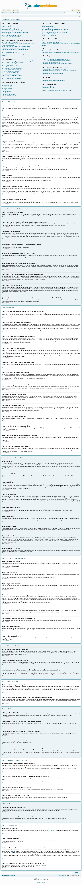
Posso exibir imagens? (7, 88)
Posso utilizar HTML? (7, 85)
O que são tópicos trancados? (9, 94)
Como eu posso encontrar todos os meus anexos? (53, 80)
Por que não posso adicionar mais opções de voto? (13, 66)
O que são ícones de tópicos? (9, 95)
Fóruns (16, 10)
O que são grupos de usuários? (49, 28)
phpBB (45, 257)
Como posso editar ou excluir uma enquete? (12, 68)
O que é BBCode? (6, 84)
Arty (38, 879)
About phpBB (39, 832)
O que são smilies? (6, 87)
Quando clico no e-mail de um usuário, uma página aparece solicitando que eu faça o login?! (20, 54)
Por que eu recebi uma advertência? (10, 72)
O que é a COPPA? (6, 26)
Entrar (11, 12)
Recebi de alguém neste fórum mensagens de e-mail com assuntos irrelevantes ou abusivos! (61, 44)
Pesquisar (5, 12)
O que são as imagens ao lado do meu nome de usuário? (15, 49)
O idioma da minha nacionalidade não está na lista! (13, 48)
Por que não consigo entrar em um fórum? (11, 69)
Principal (8, 10)
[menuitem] (73, 10)
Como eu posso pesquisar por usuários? (51, 62)
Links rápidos (4, 10)
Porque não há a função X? (48, 87)
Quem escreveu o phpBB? (48, 86)
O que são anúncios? (7, 91)
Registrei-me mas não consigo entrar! (10, 29)
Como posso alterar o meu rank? (9, 52)
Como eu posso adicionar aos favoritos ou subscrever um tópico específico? (59, 70)
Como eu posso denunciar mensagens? (11, 74)
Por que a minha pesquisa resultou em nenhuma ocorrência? (56, 59)
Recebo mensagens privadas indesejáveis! (52, 42)
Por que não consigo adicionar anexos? (11, 71)
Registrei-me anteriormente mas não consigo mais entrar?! (15, 32)
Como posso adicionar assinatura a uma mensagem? (14, 63)
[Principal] (41, 4)
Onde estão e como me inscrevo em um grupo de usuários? (56, 29)
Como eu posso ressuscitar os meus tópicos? (12, 78)
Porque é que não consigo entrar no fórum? (12, 30)
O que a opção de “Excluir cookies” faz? (11, 36)
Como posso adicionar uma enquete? (10, 65)
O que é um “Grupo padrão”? (48, 33)
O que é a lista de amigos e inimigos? (50, 50)
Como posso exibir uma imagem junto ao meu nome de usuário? (17, 51)
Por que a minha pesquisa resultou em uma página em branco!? (56, 60)
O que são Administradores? (48, 25)
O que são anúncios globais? (8, 89)
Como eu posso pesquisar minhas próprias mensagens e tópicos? (57, 63)
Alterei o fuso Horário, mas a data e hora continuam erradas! (16, 46)
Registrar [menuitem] (79, 10)
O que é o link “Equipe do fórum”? (49, 35)
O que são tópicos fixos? (7, 92)
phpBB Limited (50, 830)
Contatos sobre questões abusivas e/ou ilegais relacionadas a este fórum (59, 89)
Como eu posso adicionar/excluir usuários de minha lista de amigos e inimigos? (60, 52)
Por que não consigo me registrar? (10, 28)
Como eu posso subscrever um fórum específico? (53, 72)
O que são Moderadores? (47, 26)
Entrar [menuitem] (76, 10)
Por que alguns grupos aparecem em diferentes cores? (54, 32)
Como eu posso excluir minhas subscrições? (52, 73)
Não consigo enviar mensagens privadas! (51, 40)
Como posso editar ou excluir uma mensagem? (13, 62)
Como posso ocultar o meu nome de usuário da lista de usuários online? (18, 43)
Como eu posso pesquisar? (48, 57)
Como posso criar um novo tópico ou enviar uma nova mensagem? (17, 61)
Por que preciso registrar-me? (8, 25)
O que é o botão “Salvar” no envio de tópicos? (12, 75)
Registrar (17, 12)
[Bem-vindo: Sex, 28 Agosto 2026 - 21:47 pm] (79, 16)
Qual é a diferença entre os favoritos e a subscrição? (54, 69)
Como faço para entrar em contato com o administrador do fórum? (57, 90)
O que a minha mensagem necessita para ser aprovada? (15, 77)
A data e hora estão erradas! (8, 45)
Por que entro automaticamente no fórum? (11, 35)
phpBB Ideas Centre (64, 840)
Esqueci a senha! (6, 33)
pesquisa (13, 851)
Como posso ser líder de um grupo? (50, 30)
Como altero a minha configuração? (10, 42)
